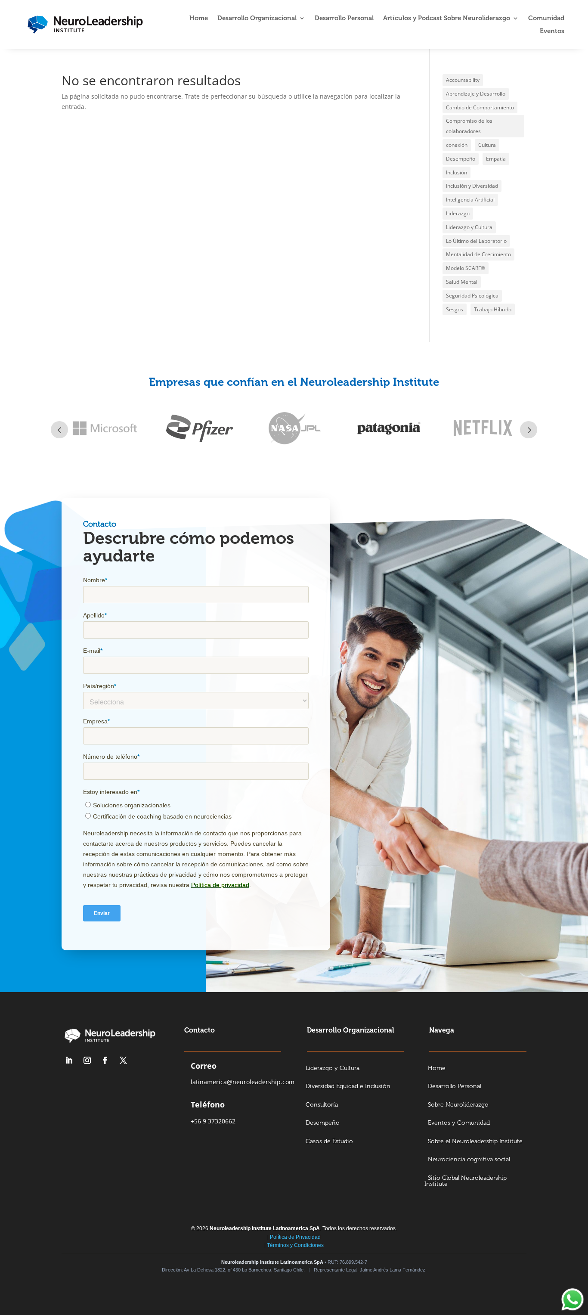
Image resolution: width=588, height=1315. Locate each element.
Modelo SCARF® (465, 268)
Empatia (496, 158)
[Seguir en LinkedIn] (69, 1060)
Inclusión (456, 172)
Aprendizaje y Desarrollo (475, 93)
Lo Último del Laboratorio (476, 241)
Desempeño (460, 158)
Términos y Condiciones (295, 1245)
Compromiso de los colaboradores (469, 126)
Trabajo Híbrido (492, 309)
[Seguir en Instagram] (87, 1060)
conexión (456, 145)
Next (528, 429)
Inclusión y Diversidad (472, 185)
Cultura (487, 145)
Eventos (552, 31)
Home (198, 18)
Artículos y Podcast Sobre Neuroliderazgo (446, 18)
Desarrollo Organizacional (257, 18)
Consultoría (322, 1105)
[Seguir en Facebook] (105, 1060)
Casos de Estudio (329, 1141)
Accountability (463, 80)
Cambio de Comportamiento (480, 107)
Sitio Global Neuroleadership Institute (465, 1181)
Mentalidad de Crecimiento (478, 254)
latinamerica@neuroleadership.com (242, 1082)
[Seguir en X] (123, 1060)
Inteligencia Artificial (470, 199)
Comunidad (546, 18)
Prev (59, 429)
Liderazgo (458, 213)
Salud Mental (461, 281)
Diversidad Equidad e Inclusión (348, 1086)
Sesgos (454, 309)
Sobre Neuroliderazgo (458, 1105)
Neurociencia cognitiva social (469, 1160)
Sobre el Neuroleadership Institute (475, 1141)
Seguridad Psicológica (472, 295)
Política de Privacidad (295, 1237)
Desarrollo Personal (344, 18)
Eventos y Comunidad (459, 1123)
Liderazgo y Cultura (469, 227)
